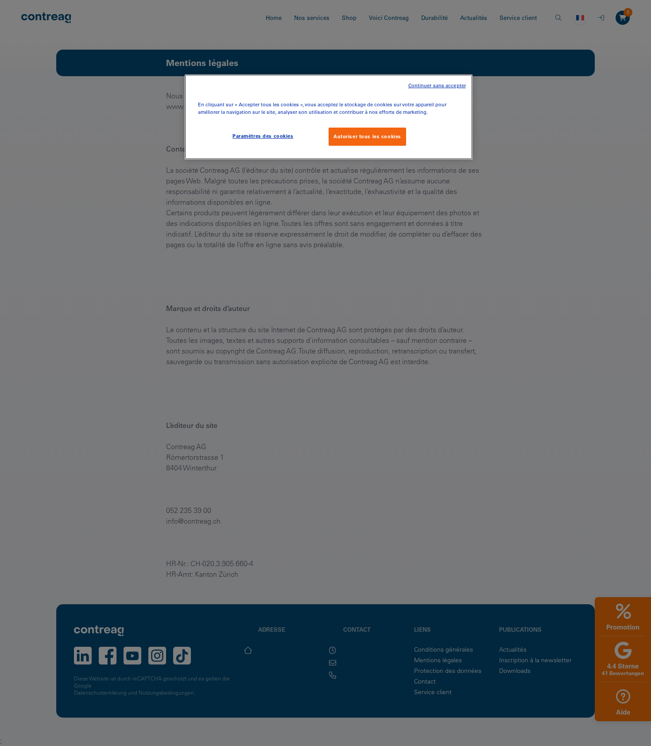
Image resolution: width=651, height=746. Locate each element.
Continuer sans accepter (437, 86)
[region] (329, 116)
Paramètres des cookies (263, 136)
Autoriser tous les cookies (367, 136)
